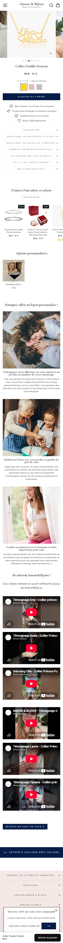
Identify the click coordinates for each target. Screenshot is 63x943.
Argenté (39, 87)
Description (31, 130)
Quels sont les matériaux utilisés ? (31, 137)
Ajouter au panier (47, 937)
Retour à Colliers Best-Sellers (33, 852)
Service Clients (30, 905)
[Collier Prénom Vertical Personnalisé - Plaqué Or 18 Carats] (59, 240)
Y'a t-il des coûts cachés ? (31, 162)
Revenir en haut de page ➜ (25, 827)
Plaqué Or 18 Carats (24, 87)
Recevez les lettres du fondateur (30, 875)
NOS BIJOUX (30, 885)
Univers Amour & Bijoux (31, 895)
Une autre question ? (31, 169)
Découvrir (31, 197)
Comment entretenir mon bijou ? (31, 149)
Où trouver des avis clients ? (31, 156)
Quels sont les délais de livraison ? (31, 143)
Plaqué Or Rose (31, 87)
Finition (31, 81)
